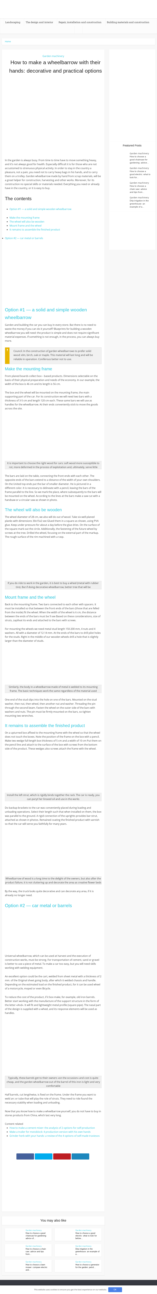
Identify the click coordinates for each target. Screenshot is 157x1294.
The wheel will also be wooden (27, 221)
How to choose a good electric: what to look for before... (86, 1235)
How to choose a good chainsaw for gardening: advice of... (36, 1235)
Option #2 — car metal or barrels (24, 238)
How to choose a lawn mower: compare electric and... (36, 1267)
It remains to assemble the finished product (35, 229)
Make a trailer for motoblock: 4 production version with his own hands (50, 1131)
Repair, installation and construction (80, 22)
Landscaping (12, 22)
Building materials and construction (128, 22)
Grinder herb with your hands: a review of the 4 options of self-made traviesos (55, 1135)
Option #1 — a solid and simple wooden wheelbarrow (40, 209)
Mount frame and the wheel (26, 225)
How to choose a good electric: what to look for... (140, 174)
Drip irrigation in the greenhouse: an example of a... (87, 1251)
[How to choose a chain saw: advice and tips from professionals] (121, 187)
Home (8, 41)
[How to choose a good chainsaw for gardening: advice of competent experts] (121, 158)
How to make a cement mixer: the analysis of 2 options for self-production (52, 1128)
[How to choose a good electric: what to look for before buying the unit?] (121, 172)
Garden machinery (53, 56)
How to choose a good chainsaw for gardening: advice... (139, 159)
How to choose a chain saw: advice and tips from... (36, 1251)
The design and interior (39, 22)
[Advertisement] (53, 100)
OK (115, 1289)
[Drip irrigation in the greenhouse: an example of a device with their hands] (121, 202)
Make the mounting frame (25, 217)
